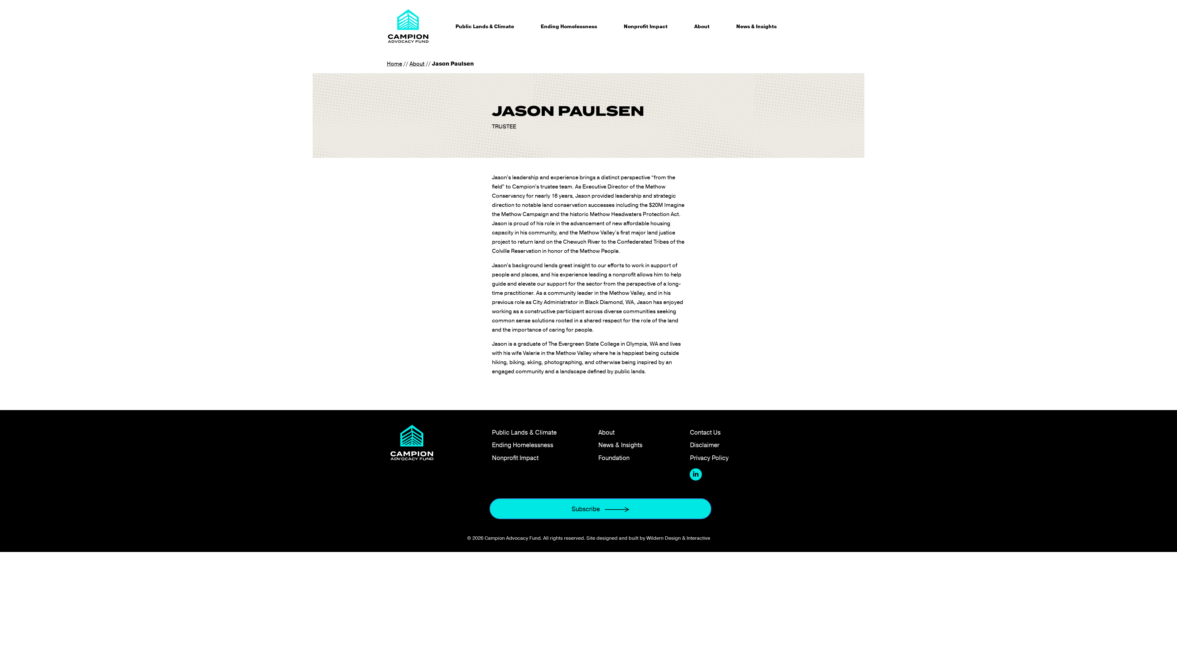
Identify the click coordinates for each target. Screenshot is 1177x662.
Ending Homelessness (569, 26)
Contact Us (705, 432)
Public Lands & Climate (484, 26)
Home (394, 63)
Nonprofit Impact (646, 26)
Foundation (614, 457)
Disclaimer (704, 444)
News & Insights (756, 26)
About (702, 26)
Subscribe (586, 508)
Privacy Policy (709, 457)
